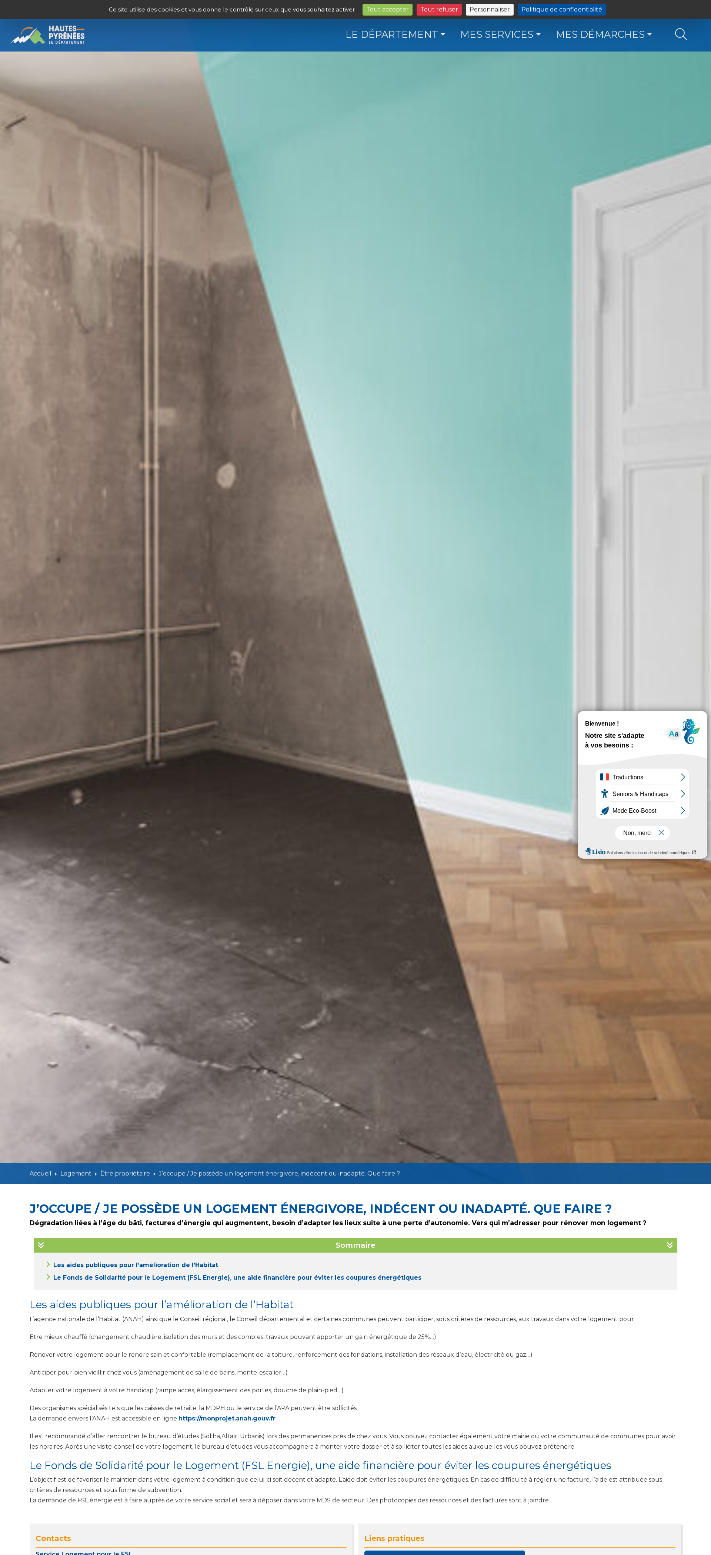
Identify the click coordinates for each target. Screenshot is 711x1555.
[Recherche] (681, 35)
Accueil (40, 1173)
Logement (75, 1173)
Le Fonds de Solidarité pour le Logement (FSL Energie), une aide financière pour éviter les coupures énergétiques (237, 1277)
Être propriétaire (125, 1173)
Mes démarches (600, 34)
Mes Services (496, 34)
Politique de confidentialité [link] (561, 9)
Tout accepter (387, 9)
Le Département (392, 34)
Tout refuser (439, 9)
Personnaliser (490, 9)
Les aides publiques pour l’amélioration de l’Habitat (135, 1265)
